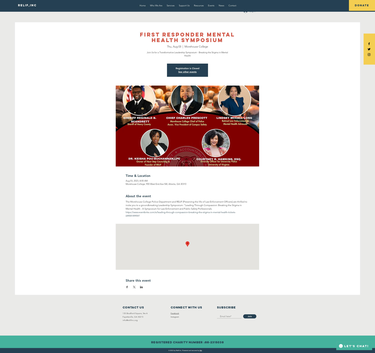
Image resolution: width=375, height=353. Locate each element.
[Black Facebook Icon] (369, 44)
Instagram (175, 317)
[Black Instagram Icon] (369, 54)
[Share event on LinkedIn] (141, 287)
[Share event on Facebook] (127, 287)
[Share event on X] (134, 287)
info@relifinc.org (130, 320)
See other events (187, 71)
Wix (201, 350)
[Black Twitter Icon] (369, 49)
